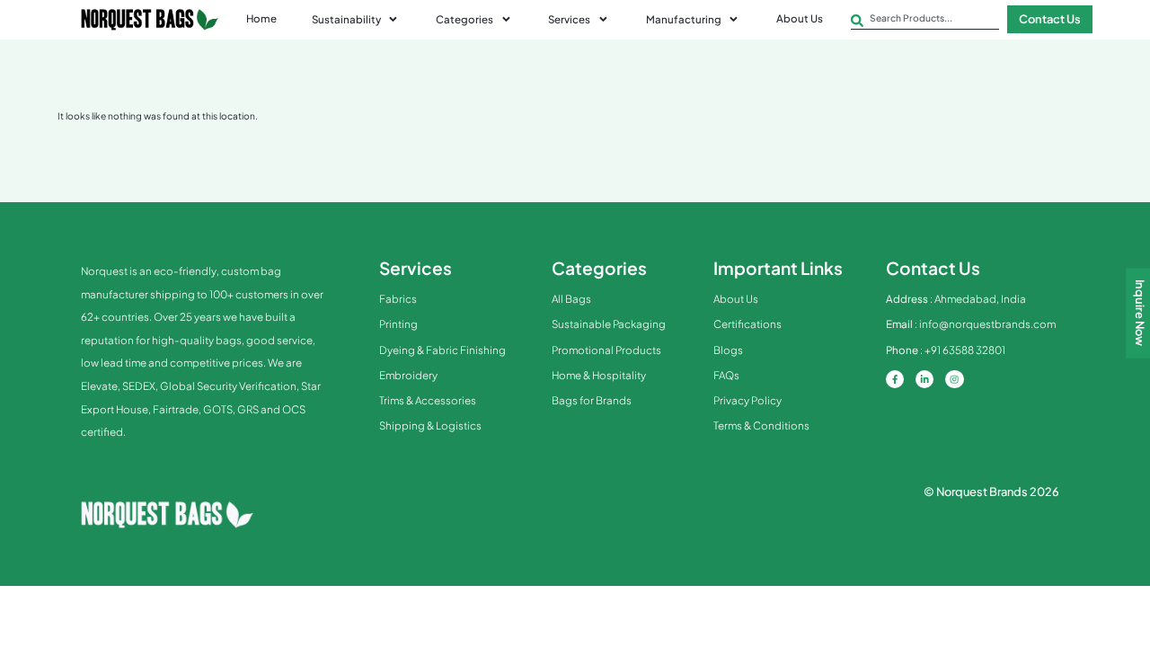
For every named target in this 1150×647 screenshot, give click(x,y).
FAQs (726, 375)
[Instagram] (954, 379)
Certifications (747, 324)
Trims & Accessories (427, 400)
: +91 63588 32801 (945, 350)
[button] (356, 20)
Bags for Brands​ (592, 400)
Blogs (728, 350)
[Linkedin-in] (924, 379)
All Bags (571, 299)
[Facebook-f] (895, 379)
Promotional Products (606, 350)
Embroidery (408, 375)
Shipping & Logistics (430, 425)
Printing (398, 324)
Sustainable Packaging (609, 324)
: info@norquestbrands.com (971, 324)
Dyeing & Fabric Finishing (442, 350)
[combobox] (925, 21)
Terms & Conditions (761, 425)
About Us (735, 299)
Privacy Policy (747, 400)
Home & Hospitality (599, 375)
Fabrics (398, 299)
